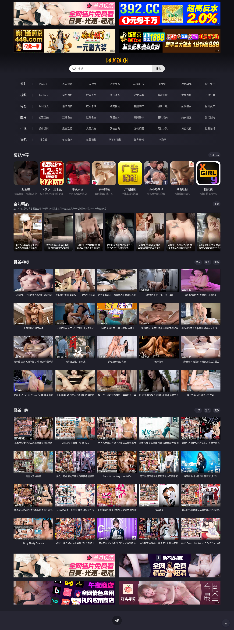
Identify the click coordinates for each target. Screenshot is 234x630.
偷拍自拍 (67, 106)
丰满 (198, 410)
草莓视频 (91, 139)
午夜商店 (67, 139)
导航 (23, 139)
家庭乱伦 (67, 128)
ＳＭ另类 (210, 95)
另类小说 (162, 128)
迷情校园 (139, 128)
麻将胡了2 (139, 84)
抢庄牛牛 (210, 84)
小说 (23, 128)
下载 (216, 203)
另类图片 (210, 117)
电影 (23, 106)
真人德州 (67, 84)
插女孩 (43, 139)
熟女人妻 (139, 95)
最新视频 (21, 262)
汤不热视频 (115, 139)
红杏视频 (139, 139)
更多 (216, 262)
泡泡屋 (162, 139)
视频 (23, 95)
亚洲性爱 (44, 106)
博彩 (23, 84)
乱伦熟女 (186, 106)
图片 (23, 117)
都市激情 (44, 128)
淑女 (207, 410)
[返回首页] (226, 623)
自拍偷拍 (67, 95)
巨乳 (207, 262)
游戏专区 (115, 84)
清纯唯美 (162, 117)
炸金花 (162, 84)
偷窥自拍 (44, 117)
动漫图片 (115, 117)
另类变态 (210, 106)
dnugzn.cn (117, 60)
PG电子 (43, 84)
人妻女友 (91, 128)
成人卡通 (91, 106)
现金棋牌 (186, 84)
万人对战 (91, 84)
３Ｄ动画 (115, 95)
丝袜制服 (162, 95)
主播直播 (186, 95)
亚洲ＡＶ (44, 95)
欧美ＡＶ (91, 95)
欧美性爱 (115, 106)
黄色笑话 (186, 128)
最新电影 (21, 410)
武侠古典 (115, 128)
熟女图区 (186, 117)
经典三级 (162, 106)
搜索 (158, 68)
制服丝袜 (139, 106)
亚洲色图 (67, 117)
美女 (198, 262)
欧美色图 (91, 117)
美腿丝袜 (139, 117)
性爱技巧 (210, 128)
